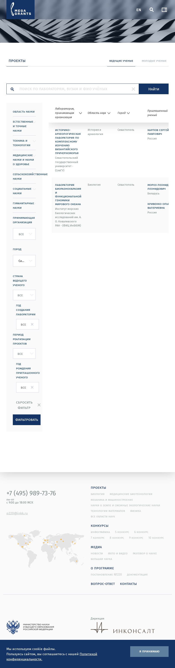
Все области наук (103, 516)
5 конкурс (122, 532)
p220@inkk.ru (17, 513)
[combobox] (24, 234)
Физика (135, 511)
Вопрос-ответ (103, 583)
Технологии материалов (108, 511)
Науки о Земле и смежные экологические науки (125, 505)
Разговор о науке (145, 553)
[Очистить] (133, 89)
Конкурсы (100, 525)
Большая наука (101, 559)
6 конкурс (141, 532)
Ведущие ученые (121, 60)
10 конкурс (156, 538)
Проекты (98, 487)
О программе (102, 567)
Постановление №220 (106, 574)
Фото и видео (118, 553)
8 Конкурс (117, 538)
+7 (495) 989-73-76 (31, 493)
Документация (137, 574)
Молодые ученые (154, 60)
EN (138, 9)
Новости (97, 553)
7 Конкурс (98, 538)
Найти (153, 89)
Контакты (128, 583)
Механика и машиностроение (112, 500)
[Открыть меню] (164, 9)
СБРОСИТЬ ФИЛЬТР (24, 404)
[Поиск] (151, 9)
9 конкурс (136, 538)
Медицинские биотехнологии (131, 494)
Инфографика (100, 532)
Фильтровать (26, 419)
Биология (98, 494)
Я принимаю (149, 651)
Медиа (96, 546)
